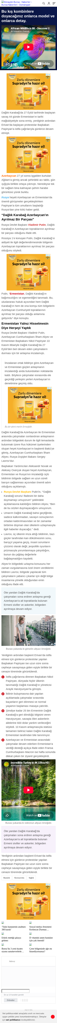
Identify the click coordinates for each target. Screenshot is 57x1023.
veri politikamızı (13, 1020)
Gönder (11, 1000)
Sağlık (31, 878)
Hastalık (6, 878)
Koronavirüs (19, 878)
